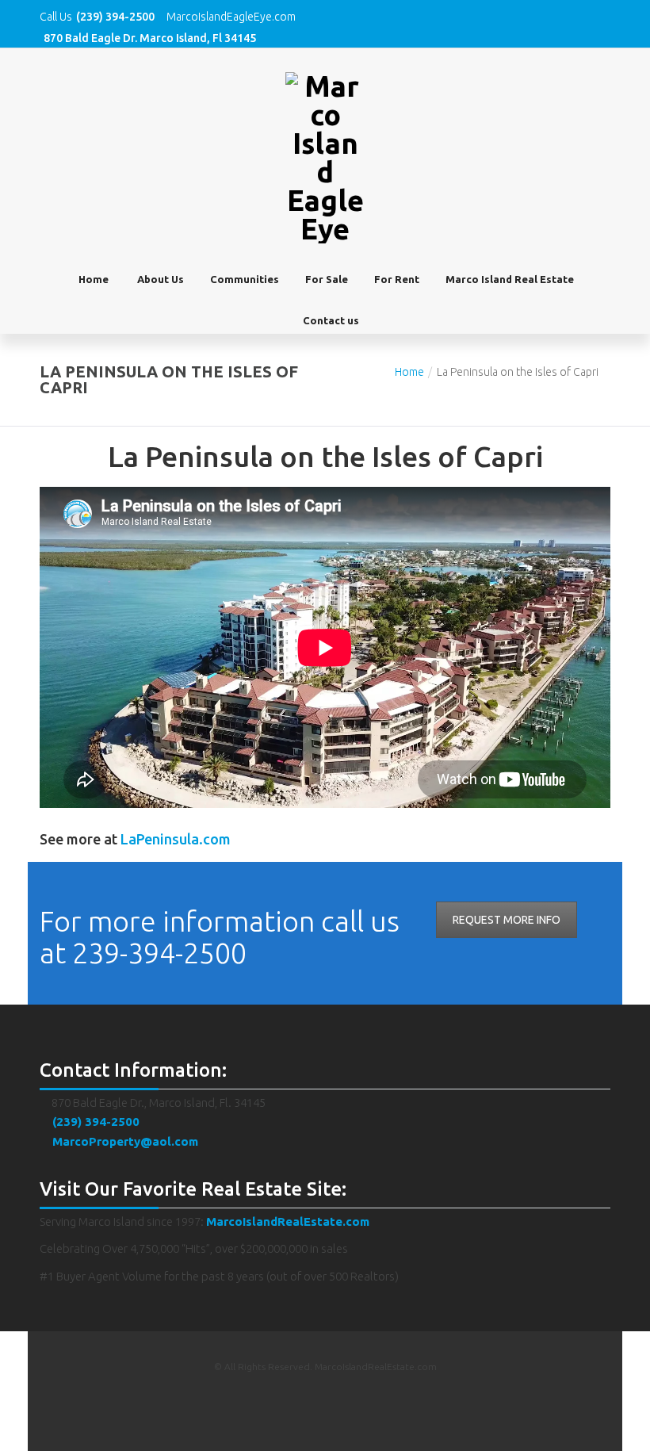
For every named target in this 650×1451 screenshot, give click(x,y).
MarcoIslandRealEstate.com (287, 1221)
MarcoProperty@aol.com (123, 1141)
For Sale (326, 279)
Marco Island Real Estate (509, 279)
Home (93, 279)
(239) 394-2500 (94, 1121)
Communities (244, 279)
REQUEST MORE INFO (506, 919)
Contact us (331, 320)
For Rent (396, 279)
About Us (160, 279)
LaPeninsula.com (175, 839)
